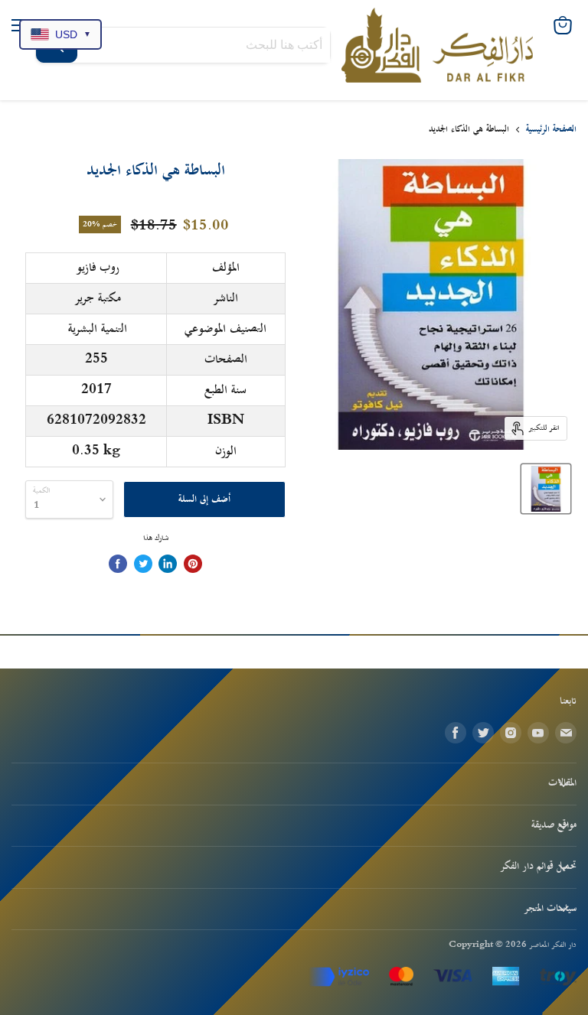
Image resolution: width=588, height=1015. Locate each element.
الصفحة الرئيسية (551, 129)
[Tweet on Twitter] (143, 564)
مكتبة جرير (97, 298)
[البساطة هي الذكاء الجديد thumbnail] (545, 488)
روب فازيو (97, 267)
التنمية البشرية (97, 328)
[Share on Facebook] (118, 564)
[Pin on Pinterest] (193, 564)
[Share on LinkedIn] (167, 564)
